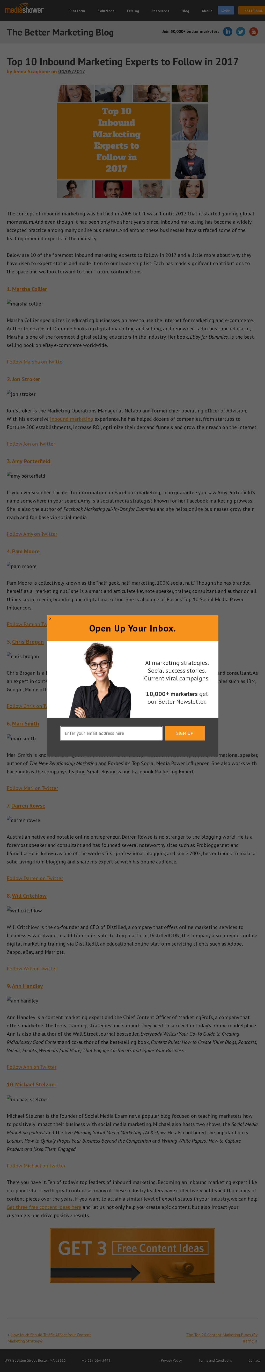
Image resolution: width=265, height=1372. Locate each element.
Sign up (184, 733)
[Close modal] (50, 618)
